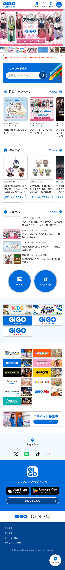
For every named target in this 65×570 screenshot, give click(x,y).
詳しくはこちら (32, 500)
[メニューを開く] (59, 5)
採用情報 (8, 533)
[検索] (43, 75)
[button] (11, 49)
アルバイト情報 (11, 538)
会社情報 (8, 528)
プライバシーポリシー (14, 543)
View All (53, 91)
